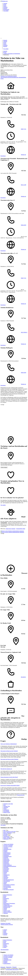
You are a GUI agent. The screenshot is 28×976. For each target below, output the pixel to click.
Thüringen (5, 913)
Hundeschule (6, 861)
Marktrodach (6, 838)
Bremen (5, 899)
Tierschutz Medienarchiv (8, 879)
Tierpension (5, 877)
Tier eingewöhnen (7, 887)
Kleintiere (5, 7)
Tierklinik (5, 876)
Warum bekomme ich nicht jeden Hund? (9, 777)
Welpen (5, 883)
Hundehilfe (5, 857)
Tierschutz (5, 878)
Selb (4, 830)
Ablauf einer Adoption (10, 528)
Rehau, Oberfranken (7, 832)
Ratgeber (5, 8)
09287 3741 (23, 129)
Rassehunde (5, 870)
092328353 (23, 677)
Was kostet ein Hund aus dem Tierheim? (9, 751)
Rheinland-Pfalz (6, 907)
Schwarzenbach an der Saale (9, 831)
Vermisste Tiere (6, 806)
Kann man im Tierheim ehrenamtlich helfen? (10, 785)
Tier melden (5, 10)
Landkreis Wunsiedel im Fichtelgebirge (11, 53)
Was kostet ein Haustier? (8, 889)
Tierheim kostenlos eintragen (7, 924)
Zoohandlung (14, 77)
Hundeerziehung (6, 854)
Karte (11, 76)
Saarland (5, 908)
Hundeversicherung (7, 865)
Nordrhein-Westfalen (7, 905)
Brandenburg (6, 898)
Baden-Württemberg (7, 894)
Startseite (5, 40)
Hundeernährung (7, 852)
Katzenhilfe (5, 867)
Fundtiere (5, 851)
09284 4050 (23, 225)
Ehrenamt (5, 850)
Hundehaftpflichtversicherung (9, 866)
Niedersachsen (6, 904)
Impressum (3, 967)
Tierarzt (9, 77)
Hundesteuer (6, 862)
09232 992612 (24, 332)
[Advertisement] (14, 25)
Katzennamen (6, 868)
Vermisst (5, 882)
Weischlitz (5, 834)
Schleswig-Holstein (7, 912)
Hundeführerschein (7, 856)
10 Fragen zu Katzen (7, 846)
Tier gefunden (20, 77)
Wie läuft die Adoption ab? (6, 768)
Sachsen (5, 909)
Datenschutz (8, 967)
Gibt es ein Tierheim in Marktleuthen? (9, 743)
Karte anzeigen (4, 467)
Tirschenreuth (6, 836)
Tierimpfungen (6, 874)
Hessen (4, 902)
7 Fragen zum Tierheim (8, 844)
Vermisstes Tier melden (5, 923)
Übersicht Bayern (20, 795)
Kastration (5, 888)
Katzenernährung (7, 885)
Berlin (4, 897)
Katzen (4, 5)
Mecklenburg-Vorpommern (9, 903)
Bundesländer (6, 9)
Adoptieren (5, 77)
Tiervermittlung (6, 881)
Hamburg (5, 901)
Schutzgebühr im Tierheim (9, 884)
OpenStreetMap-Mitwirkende (12, 969)
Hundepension (6, 860)
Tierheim (5, 3)
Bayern (4, 52)
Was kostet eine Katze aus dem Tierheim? (9, 759)
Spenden (5, 872)
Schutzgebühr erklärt (20, 528)
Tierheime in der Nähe (5, 76)
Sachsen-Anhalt (6, 910)
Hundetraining (6, 863)
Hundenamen (6, 858)
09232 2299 (23, 184)
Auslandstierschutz (7, 849)
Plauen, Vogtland (7, 837)
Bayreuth (5, 835)
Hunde (4, 4)
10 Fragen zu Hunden (8, 845)
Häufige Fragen (6, 812)
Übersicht (14, 967)
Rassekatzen (6, 871)
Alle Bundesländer (5, 949)
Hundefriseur (6, 855)
